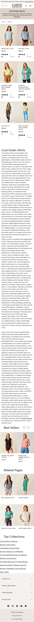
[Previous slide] (24, 427)
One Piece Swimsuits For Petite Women (14, 562)
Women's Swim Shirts (7, 545)
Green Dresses (27, 418)
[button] (11, 21)
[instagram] (13, 606)
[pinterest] (17, 606)
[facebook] (8, 606)
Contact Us (6, 579)
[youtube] (21, 606)
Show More (17, 16)
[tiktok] (26, 606)
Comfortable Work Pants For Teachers (13, 555)
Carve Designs (7, 592)
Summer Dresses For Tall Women (11, 551)
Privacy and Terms (17, 615)
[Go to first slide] (28, 427)
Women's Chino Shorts (8, 558)
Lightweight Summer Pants (9, 548)
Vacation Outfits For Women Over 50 (13, 565)
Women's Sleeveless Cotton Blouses (13, 568)
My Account (6, 599)
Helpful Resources (9, 585)
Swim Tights (4, 572)
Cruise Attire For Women (9, 541)
